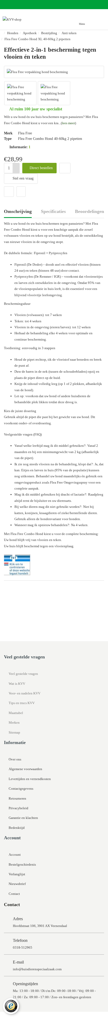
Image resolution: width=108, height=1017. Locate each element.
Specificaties (53, 211)
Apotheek (30, 33)
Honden (12, 33)
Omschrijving (18, 211)
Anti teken (69, 33)
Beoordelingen (89, 211)
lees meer (68, 123)
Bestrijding (49, 33)
